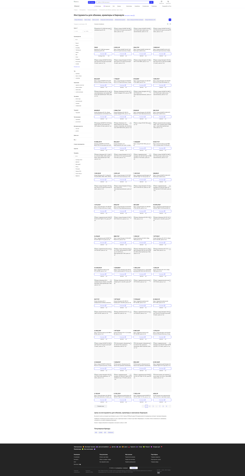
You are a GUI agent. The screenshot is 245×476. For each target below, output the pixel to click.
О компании (76, 457)
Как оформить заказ (104, 461)
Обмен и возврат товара (105, 459)
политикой (125, 467)
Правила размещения (130, 461)
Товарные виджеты (155, 457)
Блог (75, 461)
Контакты (76, 459)
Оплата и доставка (104, 457)
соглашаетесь (119, 467)
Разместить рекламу (130, 459)
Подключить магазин (130, 457)
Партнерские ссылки (156, 459)
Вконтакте (76, 464)
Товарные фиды (154, 461)
